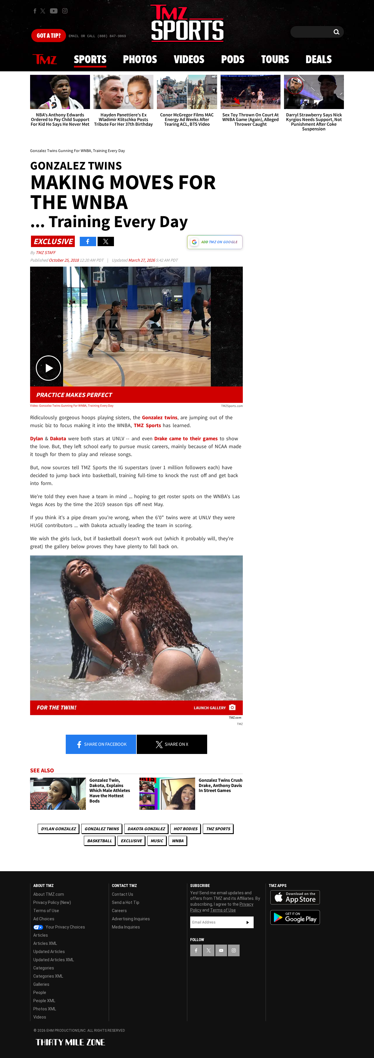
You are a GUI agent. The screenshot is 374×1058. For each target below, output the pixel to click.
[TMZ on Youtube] (54, 11)
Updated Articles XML (53, 959)
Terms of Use (46, 910)
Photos (140, 60)
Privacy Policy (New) (52, 902)
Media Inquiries (126, 927)
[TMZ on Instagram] (65, 11)
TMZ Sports (147, 425)
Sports (90, 60)
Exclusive (131, 840)
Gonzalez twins (101, 828)
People (39, 992)
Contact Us (122, 894)
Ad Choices (43, 919)
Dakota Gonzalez (146, 828)
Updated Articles (49, 951)
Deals (319, 60)
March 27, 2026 (142, 260)
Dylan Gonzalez (58, 828)
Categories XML (48, 976)
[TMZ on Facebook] (35, 11)
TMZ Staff (45, 252)
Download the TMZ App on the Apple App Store (295, 897)
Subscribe (248, 922)
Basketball (99, 840)
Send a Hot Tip (125, 902)
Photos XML (44, 1009)
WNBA (177, 840)
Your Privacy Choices (65, 927)
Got (48, 36)
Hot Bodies (185, 828)
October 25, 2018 (64, 260)
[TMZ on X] (44, 11)
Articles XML (45, 943)
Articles (40, 935)
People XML (44, 1000)
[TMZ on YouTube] (221, 950)
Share (105, 744)
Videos (189, 60)
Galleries (41, 984)
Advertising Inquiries (131, 919)
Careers (119, 910)
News (44, 59)
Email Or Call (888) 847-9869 (97, 36)
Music (156, 840)
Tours (275, 60)
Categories (43, 968)
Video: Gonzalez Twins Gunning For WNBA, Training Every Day (71, 405)
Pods (232, 60)
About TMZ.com (48, 894)
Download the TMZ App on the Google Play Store (295, 917)
